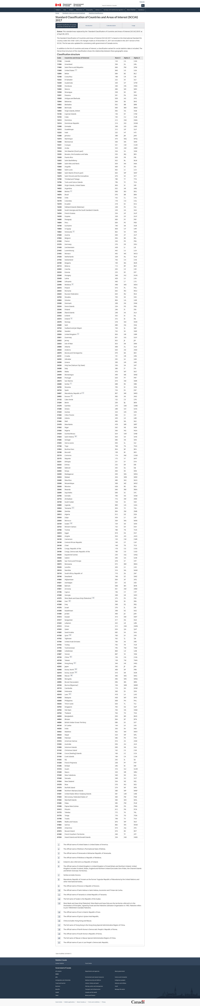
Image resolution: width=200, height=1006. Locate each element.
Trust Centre (88, 963)
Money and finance (90, 995)
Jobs (56, 977)
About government (120, 971)
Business (57, 986)
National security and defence (93, 980)
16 (71, 656)
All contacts (58, 971)
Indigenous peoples (120, 980)
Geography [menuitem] (89, 10)
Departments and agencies (92, 971)
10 (76, 436)
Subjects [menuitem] (58, 10)
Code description (111, 25)
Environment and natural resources (94, 977)
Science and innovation (121, 977)
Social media (58, 1002)
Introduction (88, 25)
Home (57, 13)
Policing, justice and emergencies (94, 986)
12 (71, 523)
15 (70, 635)
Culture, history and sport (92, 983)
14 (70, 601)
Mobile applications (69, 1002)
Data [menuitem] (64, 10)
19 (76, 672)
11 (73, 507)
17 (75, 663)
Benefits (57, 989)
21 (70, 694)
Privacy (104, 1002)
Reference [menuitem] (79, 10)
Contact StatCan (59, 963)
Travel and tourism (60, 983)
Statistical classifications (96, 13)
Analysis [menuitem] (71, 10)
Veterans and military (120, 983)
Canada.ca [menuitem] (141, 10)
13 (94, 597)
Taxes (56, 995)
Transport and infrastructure (92, 989)
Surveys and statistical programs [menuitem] (113, 10)
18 (76, 669)
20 (72, 675)
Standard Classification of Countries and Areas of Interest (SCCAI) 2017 (66, 25)
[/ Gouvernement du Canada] (69, 5)
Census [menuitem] (97, 10)
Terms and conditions (94, 1002)
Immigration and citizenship (62, 980)
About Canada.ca (81, 1002)
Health (57, 992)
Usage (133, 25)
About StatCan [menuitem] (131, 10)
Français (142, 2)
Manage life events (120, 989)
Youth (116, 986)
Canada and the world (91, 992)
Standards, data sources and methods (73, 13)
